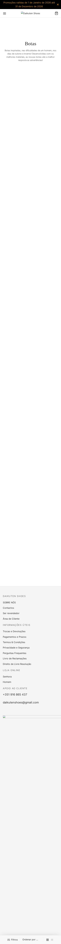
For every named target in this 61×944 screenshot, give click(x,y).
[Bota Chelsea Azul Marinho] (45, 107)
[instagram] (30, 711)
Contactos (8, 607)
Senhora (7, 676)
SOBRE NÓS (9, 602)
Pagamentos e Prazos (14, 636)
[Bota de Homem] (16, 240)
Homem (7, 682)
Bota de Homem (10, 350)
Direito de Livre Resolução (17, 664)
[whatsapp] (37, 711)
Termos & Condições (14, 642)
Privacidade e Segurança (16, 647)
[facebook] (24, 711)
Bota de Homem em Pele (14, 575)
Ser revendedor (11, 613)
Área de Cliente (11, 618)
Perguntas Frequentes (14, 653)
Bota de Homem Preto (42, 350)
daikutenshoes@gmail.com (21, 702)
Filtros (14, 939)
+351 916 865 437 (15, 694)
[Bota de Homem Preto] (45, 240)
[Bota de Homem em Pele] (16, 466)
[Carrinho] (56, 13)
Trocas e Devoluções (14, 631)
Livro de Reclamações (15, 658)
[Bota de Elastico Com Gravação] (16, 107)
